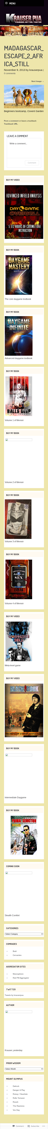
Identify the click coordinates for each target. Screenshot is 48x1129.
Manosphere (18, 974)
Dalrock (16, 1086)
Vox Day (16, 1110)
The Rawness (18, 1106)
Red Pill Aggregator (21, 978)
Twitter (11, 989)
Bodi (15, 951)
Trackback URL (11, 124)
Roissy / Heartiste (20, 1094)
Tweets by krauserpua (14, 995)
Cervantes (17, 955)
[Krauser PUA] (23, 24)
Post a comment (11, 121)
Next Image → (37, 81)
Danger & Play (19, 1090)
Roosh (15, 1102)
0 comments (9, 73)
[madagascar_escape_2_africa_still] (24, 107)
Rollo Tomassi (19, 1098)
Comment (32, 163)
